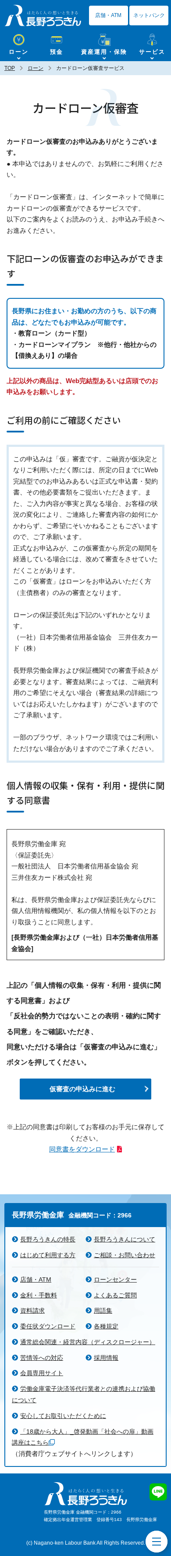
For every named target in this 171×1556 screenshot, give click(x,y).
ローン (35, 68)
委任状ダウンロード (47, 1326)
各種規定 (106, 1326)
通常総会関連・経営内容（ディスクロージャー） (87, 1341)
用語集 (103, 1310)
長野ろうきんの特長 (47, 1239)
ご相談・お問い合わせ (124, 1255)
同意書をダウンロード (82, 1149)
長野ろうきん (42, 15)
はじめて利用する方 (47, 1255)
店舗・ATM (108, 15)
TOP (9, 68)
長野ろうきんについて (124, 1239)
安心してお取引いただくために (63, 1415)
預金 (56, 51)
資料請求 (32, 1310)
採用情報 (106, 1357)
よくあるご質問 (115, 1295)
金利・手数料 (38, 1295)
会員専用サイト (41, 1372)
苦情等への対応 (41, 1357)
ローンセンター (115, 1279)
